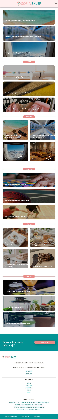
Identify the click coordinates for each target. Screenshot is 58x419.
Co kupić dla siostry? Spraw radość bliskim (29, 405)
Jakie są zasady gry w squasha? (16, 216)
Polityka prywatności (11, 416)
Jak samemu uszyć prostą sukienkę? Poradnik (21, 77)
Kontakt (29, 374)
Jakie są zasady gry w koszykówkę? (17, 200)
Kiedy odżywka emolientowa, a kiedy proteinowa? (42, 244)
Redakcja (29, 371)
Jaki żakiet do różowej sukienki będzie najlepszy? (22, 109)
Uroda (29, 224)
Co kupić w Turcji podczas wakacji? (29, 409)
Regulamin (37, 416)
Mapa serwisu (25, 416)
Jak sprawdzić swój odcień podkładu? (14, 244)
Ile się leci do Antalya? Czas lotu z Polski (19, 53)
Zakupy (29, 276)
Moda (29, 62)
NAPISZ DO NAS (44, 342)
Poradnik (29, 117)
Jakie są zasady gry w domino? (16, 184)
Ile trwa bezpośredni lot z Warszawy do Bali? (20, 20)
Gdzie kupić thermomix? (13, 307)
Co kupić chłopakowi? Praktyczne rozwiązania (29, 407)
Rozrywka (29, 169)
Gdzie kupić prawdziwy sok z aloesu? (18, 324)
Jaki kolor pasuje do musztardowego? (18, 93)
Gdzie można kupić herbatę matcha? (17, 291)
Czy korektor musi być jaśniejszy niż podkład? (16, 265)
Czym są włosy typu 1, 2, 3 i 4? (42, 266)
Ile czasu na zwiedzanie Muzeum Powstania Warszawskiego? (43, 158)
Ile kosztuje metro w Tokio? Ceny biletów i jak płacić (23, 37)
